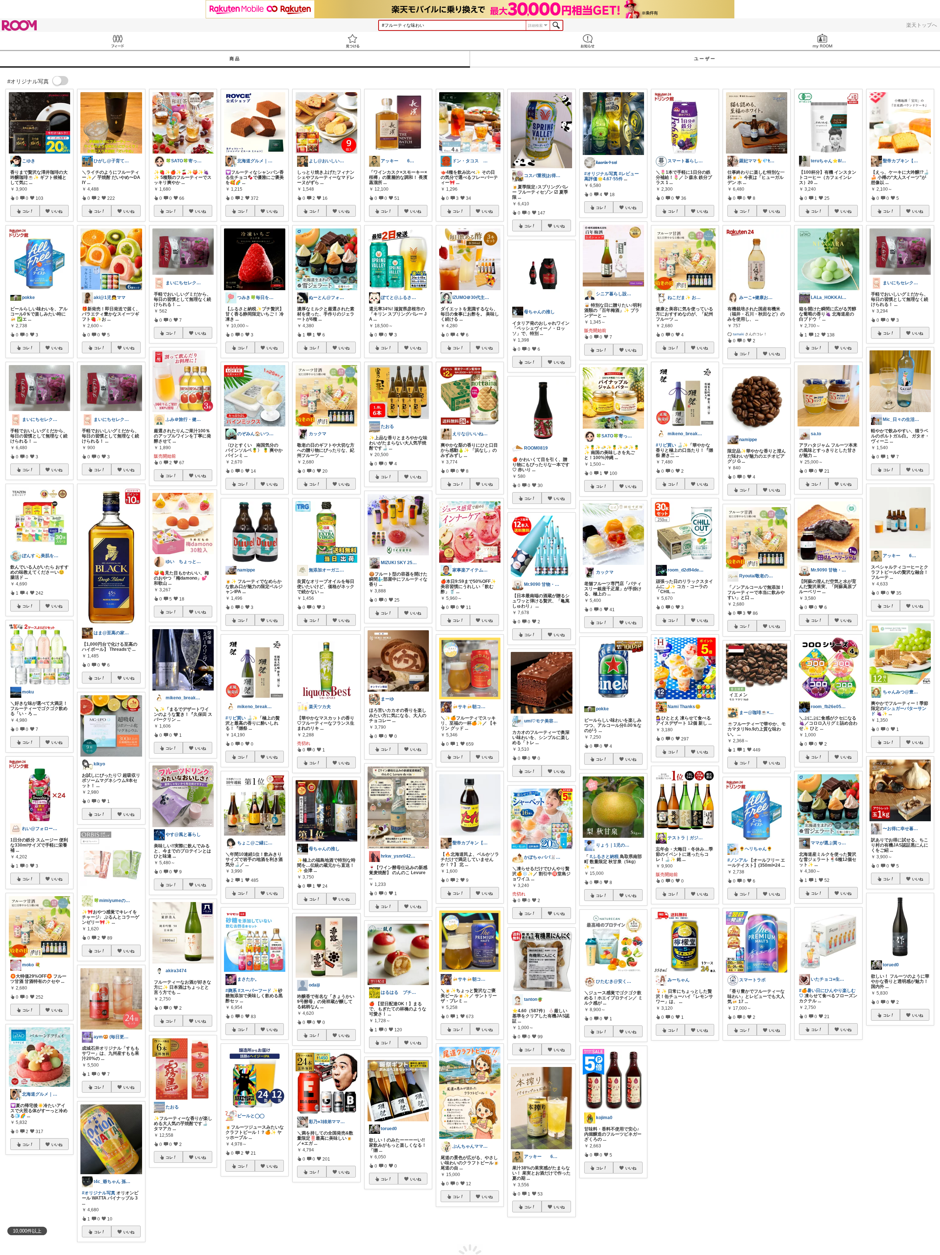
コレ (26, 211)
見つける (352, 41)
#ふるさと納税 (604, 856)
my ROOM (822, 41)
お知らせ (587, 41)
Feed (117, 41)
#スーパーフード (254, 990)
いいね (56, 211)
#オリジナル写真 (98, 1193)
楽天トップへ (921, 25)
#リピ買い (235, 718)
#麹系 (231, 990)
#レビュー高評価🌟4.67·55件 (611, 176)
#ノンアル (737, 860)
